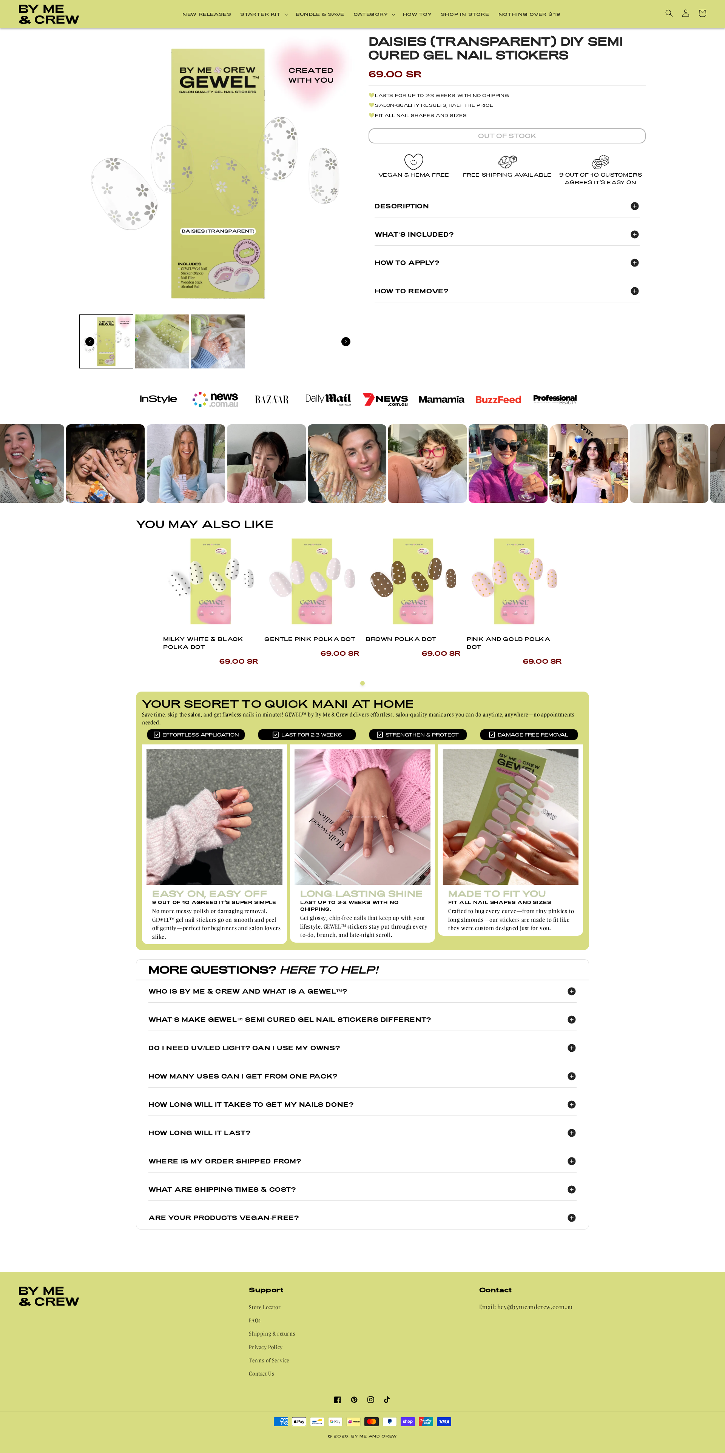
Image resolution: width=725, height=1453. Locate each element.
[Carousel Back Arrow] (89, 341)
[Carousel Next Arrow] (345, 341)
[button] (263, 14)
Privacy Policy (265, 1347)
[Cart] (702, 13)
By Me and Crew (374, 1436)
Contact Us (261, 1373)
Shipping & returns (272, 1333)
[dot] (362, 683)
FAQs (255, 1320)
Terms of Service (269, 1360)
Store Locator (265, 1307)
